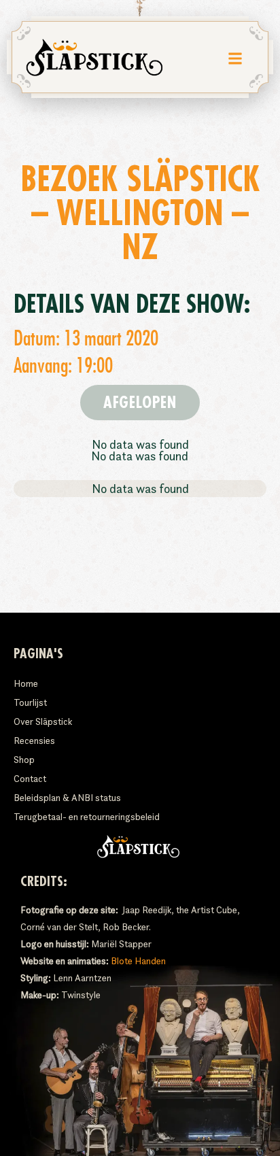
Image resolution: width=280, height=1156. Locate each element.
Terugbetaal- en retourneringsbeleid (87, 817)
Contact (30, 778)
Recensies (34, 740)
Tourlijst (30, 702)
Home (26, 683)
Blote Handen (138, 961)
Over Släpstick (43, 721)
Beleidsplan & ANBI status (67, 798)
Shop (24, 759)
